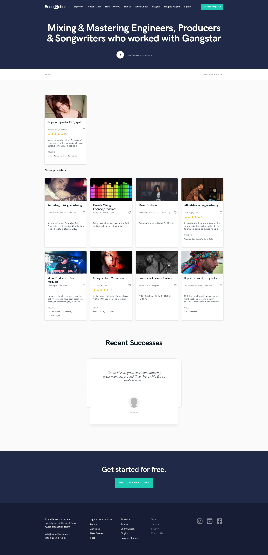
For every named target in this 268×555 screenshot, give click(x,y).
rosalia (95, 312)
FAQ (92, 538)
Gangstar (66, 156)
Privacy (155, 528)
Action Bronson (190, 312)
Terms (154, 519)
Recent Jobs (94, 6)
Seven (74, 156)
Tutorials (156, 524)
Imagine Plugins (171, 6)
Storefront (126, 519)
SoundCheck (141, 6)
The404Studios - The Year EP (59, 312)
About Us (95, 528)
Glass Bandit (189, 239)
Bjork (102, 312)
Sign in (187, 6)
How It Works (112, 6)
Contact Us (157, 533)
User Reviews (97, 533)
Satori (211, 239)
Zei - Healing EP (53, 316)
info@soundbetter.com (57, 534)
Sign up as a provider (101, 519)
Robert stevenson (54, 156)
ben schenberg (202, 239)
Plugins (156, 6)
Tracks (127, 6)
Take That (110, 312)
